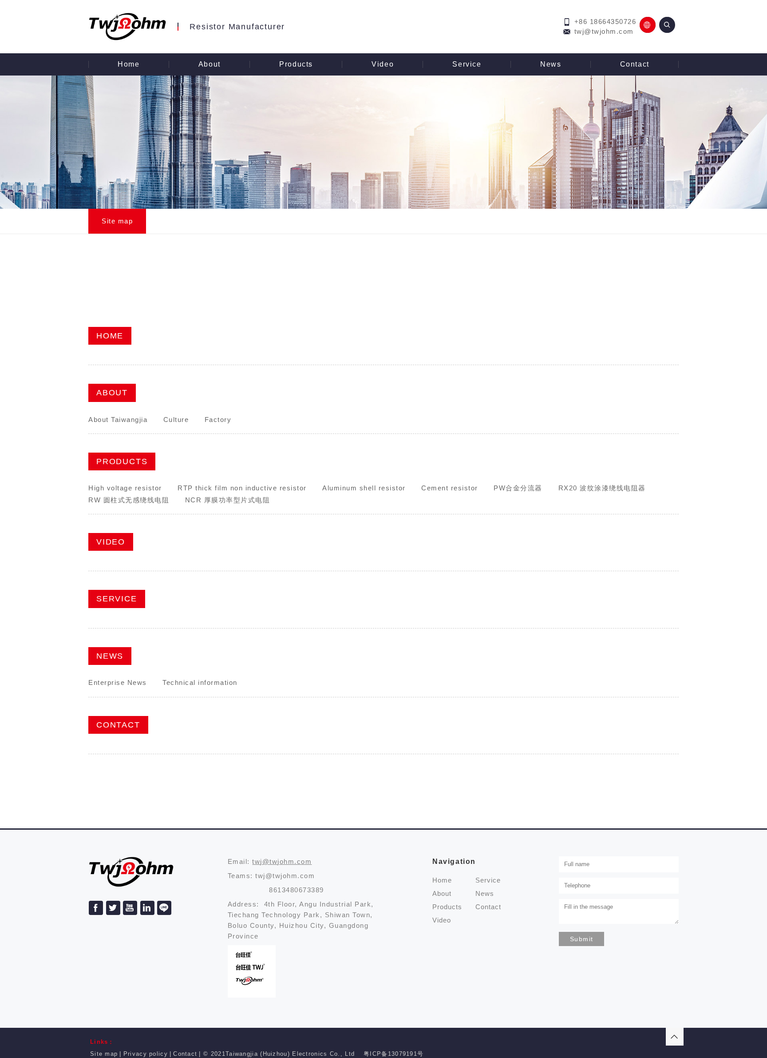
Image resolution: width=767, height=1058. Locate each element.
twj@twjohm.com (604, 31)
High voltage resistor (125, 488)
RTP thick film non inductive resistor (242, 488)
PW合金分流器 (518, 488)
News (550, 64)
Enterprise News (117, 682)
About (209, 64)
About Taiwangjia (117, 419)
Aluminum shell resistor (364, 488)
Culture (176, 419)
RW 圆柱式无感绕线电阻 (128, 500)
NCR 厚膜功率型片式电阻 (227, 500)
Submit (581, 939)
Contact (634, 64)
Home (128, 64)
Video (383, 64)
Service (466, 64)
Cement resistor (449, 488)
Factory (218, 419)
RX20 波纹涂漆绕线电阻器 (602, 488)
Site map (117, 221)
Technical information (199, 682)
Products (296, 64)
